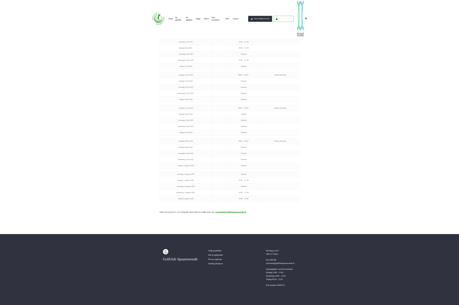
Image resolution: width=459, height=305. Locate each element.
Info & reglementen (215, 255)
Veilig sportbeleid (214, 251)
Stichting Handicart (215, 264)
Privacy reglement (215, 259)
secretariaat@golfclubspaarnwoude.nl (230, 212)
